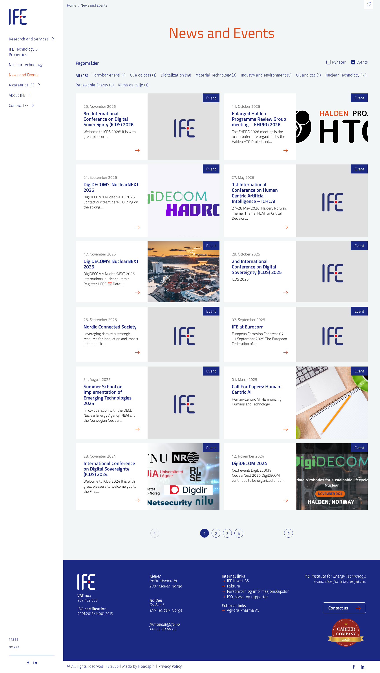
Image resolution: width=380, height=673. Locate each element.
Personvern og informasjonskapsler (258, 592)
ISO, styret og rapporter (247, 597)
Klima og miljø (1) (133, 86)
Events (361, 63)
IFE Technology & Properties (23, 52)
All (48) (82, 75)
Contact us (338, 608)
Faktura (233, 587)
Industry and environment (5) (266, 76)
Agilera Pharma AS (243, 611)
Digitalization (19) (176, 76)
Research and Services (28, 40)
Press (14, 640)
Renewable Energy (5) (95, 86)
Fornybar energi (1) (109, 76)
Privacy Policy (170, 667)
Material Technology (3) (215, 76)
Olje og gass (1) (143, 76)
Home (71, 5)
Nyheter (338, 63)
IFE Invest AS (238, 581)
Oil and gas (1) (308, 76)
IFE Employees (38, 25)
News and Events (23, 75)
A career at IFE (21, 86)
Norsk (14, 647)
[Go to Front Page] (18, 17)
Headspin (146, 667)
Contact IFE (18, 106)
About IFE (17, 96)
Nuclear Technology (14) (346, 76)
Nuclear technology (25, 65)
